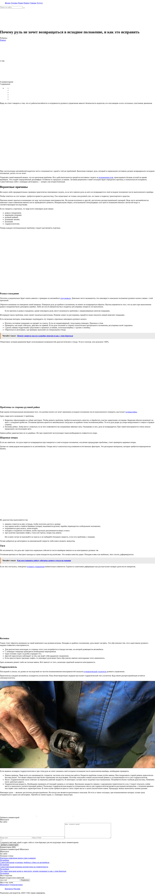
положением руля (106, 177)
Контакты (9, 889)
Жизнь (7, 3)
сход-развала (65, 298)
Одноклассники (16, 885)
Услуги (40, 3)
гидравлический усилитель (95, 671)
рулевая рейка (131, 412)
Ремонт (27, 3)
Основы (14, 3)
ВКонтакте (4, 885)
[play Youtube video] (77, 724)
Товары (33, 3)
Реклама (16, 889)
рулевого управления (36, 567)
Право (20, 3)
